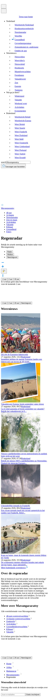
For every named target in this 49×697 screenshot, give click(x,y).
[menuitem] (27, 36)
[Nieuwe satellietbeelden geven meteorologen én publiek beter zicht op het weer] (20, 451)
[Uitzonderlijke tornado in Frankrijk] (20, 503)
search (3, 162)
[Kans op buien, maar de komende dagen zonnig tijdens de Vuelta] (20, 553)
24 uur (16, 279)
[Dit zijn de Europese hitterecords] (20, 352)
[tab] (27, 251)
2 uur (10, 279)
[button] (24, 276)
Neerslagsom (26, 303)
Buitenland (25, 357)
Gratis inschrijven (32, 695)
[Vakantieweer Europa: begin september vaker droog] (20, 402)
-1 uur (4, 279)
